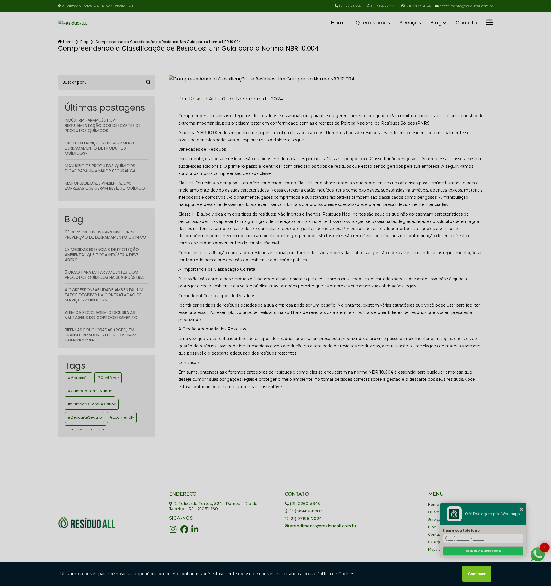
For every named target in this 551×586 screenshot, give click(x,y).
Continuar (477, 574)
